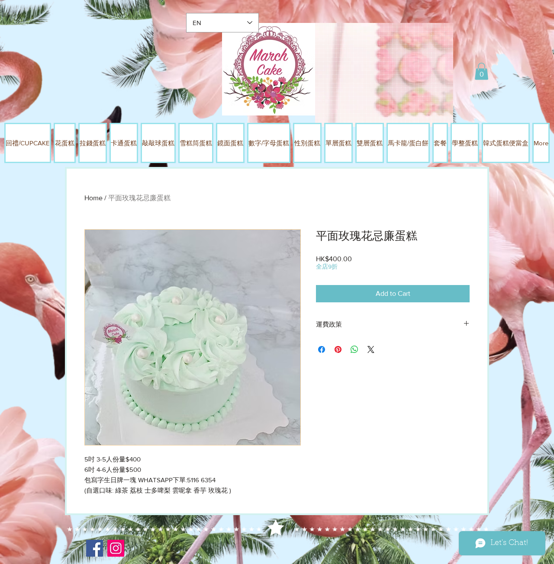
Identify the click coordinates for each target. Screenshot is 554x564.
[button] (481, 71)
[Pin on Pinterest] (338, 349)
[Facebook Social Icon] (94, 548)
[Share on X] (371, 349)
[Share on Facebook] (321, 349)
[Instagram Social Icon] (115, 548)
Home (93, 198)
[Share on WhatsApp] (354, 349)
